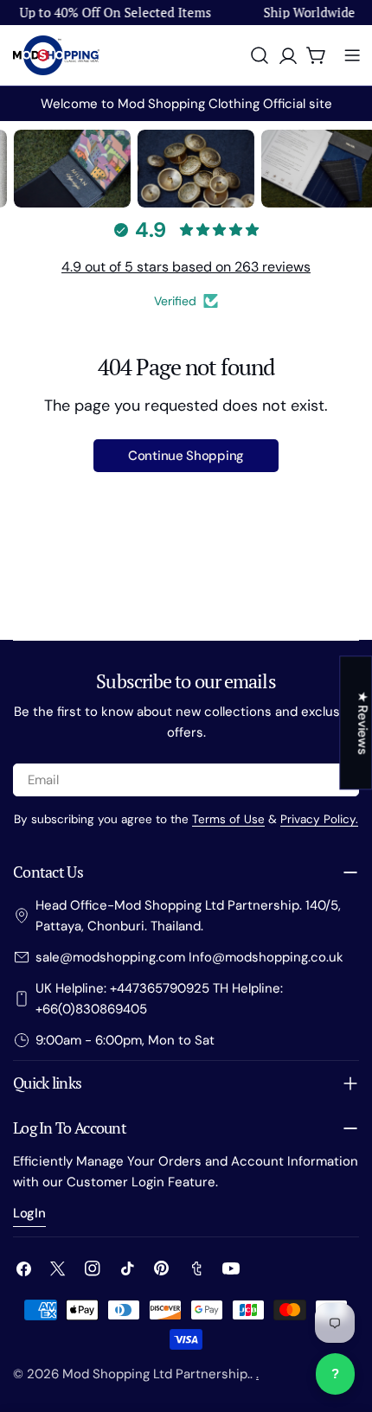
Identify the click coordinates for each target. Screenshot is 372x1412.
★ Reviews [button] (362, 722)
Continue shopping (186, 455)
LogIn (29, 1213)
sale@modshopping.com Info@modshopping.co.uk (189, 957)
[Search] (259, 55)
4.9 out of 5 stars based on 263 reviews (186, 267)
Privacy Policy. (319, 819)
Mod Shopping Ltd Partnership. (156, 1374)
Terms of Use (228, 819)
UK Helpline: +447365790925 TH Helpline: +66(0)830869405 (159, 999)
